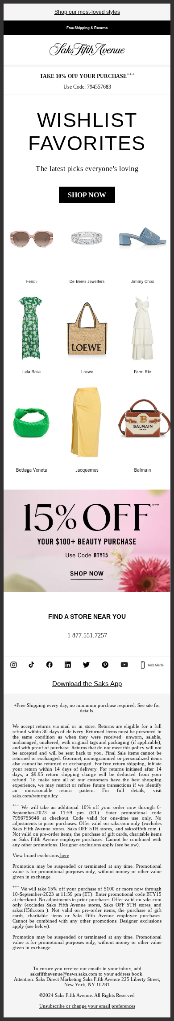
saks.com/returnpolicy (35, 795)
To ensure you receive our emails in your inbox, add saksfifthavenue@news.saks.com (85, 971)
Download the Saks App (87, 683)
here (64, 855)
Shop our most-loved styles (87, 12)
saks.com (120, 823)
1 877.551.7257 (87, 635)
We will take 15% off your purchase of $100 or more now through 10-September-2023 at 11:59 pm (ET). (87, 891)
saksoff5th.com (141, 828)
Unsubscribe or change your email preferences (87, 1006)
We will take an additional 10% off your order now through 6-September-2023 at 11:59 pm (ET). (87, 810)
